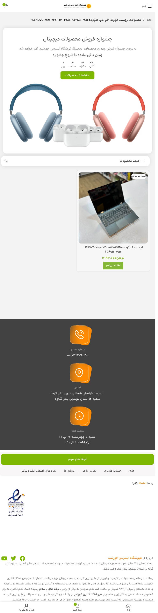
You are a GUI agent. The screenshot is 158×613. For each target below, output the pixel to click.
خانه (149, 20)
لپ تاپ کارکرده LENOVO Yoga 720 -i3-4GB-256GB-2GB (113, 249)
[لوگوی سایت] (77, 6)
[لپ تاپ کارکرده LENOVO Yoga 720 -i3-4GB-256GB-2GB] (113, 208)
